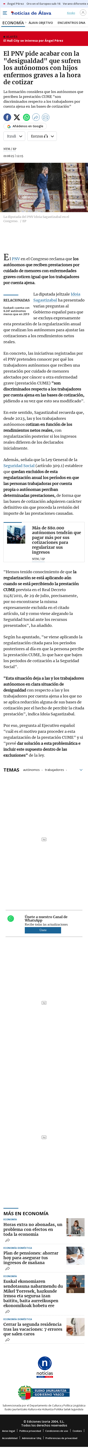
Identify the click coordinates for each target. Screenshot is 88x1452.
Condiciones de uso (56, 1430)
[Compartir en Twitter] (17, 118)
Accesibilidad (10, 1438)
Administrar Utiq (31, 1438)
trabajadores (54, 769)
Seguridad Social (19, 465)
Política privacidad (30, 1430)
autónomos (31, 769)
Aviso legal (8, 1430)
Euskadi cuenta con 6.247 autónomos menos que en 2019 (16, 311)
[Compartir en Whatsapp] (26, 118)
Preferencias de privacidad (61, 1438)
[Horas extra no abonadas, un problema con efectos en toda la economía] (75, 1227)
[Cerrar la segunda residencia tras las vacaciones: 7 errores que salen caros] (75, 1327)
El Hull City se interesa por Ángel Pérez (33, 41)
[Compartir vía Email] (46, 118)
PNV (16, 258)
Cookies (77, 1430)
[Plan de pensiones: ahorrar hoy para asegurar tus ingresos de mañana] (75, 1256)
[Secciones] (4, 13)
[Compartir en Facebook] (7, 118)
